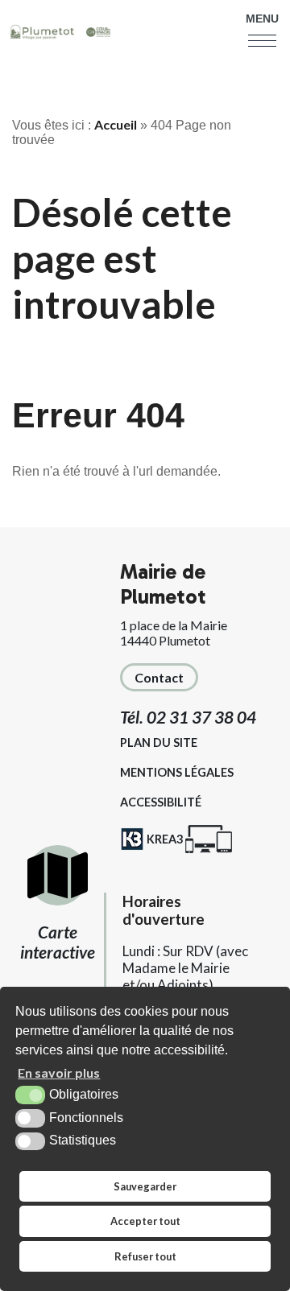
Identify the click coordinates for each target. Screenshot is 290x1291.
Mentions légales (177, 772)
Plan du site (158, 742)
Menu (262, 18)
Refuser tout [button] (145, 1256)
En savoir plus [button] (59, 1072)
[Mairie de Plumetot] (60, 33)
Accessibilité (160, 802)
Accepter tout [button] (145, 1221)
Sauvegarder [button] (145, 1186)
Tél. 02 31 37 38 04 (188, 717)
